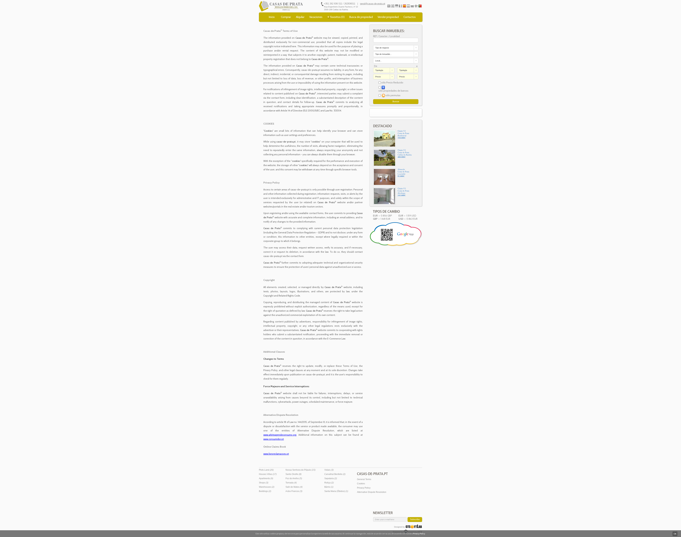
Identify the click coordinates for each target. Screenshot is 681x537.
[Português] (389, 6)
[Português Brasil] (420, 6)
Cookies (361, 483)
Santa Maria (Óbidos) (336, 491)
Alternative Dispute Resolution (371, 492)
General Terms (364, 479)
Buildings (265, 491)
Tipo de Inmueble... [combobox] (383, 54)
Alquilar (300, 17)
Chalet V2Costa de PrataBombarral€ (403, 134)
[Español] (404, 6)
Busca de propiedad (361, 17)
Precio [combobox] (378, 77)
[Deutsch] (396, 6)
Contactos (409, 17)
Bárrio (328, 487)
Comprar (286, 17)
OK (675, 533)
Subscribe (415, 519)
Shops (263, 482)
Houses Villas (268, 474)
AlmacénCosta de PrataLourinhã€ (403, 172)
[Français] (400, 6)
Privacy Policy (363, 488)
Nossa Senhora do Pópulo (300, 470)
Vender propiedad (388, 17)
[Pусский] (412, 6)
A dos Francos (294, 491)
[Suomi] (416, 6)
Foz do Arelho (294, 478)
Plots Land (266, 470)
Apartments (266, 478)
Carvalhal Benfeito (334, 474)
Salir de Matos (294, 487)
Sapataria (330, 478)
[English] (393, 6)
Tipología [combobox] (379, 70)
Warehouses (266, 487)
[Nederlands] (408, 6)
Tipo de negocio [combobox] (382, 48)
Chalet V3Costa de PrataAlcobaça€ (403, 191)
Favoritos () (337, 17)
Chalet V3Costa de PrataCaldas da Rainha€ (405, 153)
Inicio (272, 17)
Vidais (329, 470)
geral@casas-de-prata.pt (372, 3)
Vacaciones (315, 17)
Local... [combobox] (378, 61)
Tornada (291, 482)
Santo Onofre (293, 474)
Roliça (329, 482)
